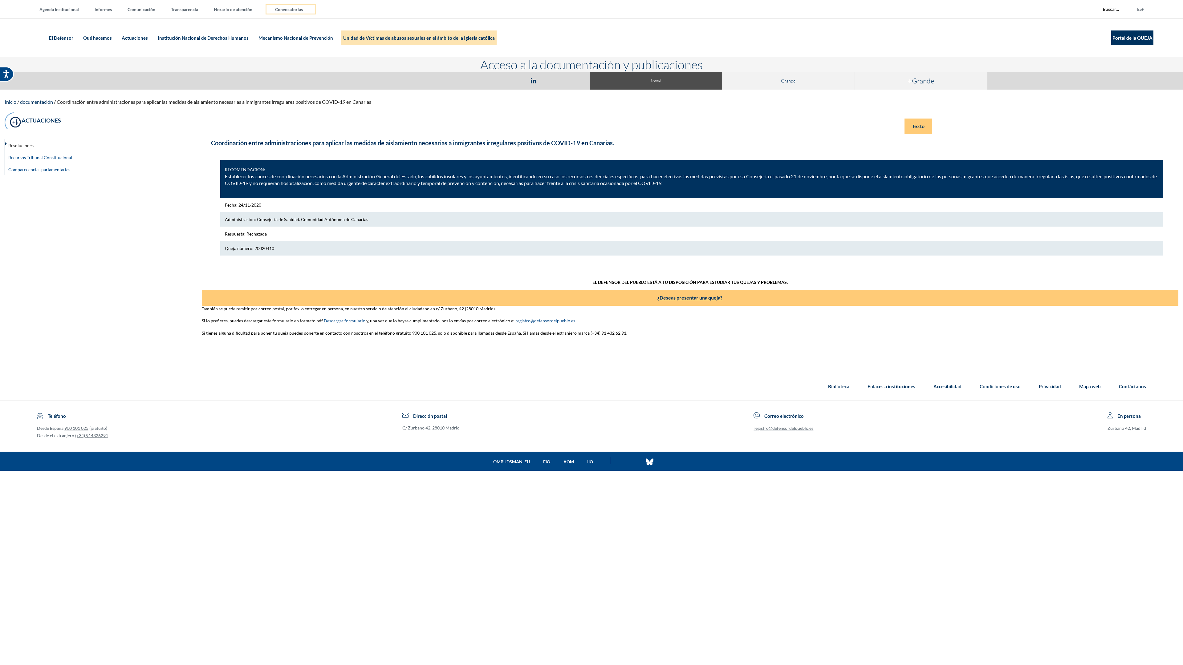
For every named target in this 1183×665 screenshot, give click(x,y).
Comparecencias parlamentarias (39, 169)
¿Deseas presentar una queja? (689, 297)
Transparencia (184, 9)
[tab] (498, 80)
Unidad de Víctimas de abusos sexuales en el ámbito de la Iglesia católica (419, 38)
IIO (590, 461)
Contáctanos (1132, 386)
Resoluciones (21, 145)
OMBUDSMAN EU (511, 461)
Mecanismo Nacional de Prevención (296, 38)
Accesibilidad (947, 386)
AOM (568, 461)
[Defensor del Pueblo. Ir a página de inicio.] (35, 37)
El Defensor (61, 38)
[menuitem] (64, 9)
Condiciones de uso (1000, 386)
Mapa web (1090, 386)
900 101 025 (76, 428)
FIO (546, 461)
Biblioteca (838, 386)
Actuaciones (135, 38)
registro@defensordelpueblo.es (545, 320)
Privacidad (1050, 386)
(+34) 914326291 (91, 435)
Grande (788, 81)
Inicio (10, 102)
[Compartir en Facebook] (498, 80)
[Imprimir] (571, 80)
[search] (1107, 9)
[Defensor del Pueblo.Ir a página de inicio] (42, 386)
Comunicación (141, 9)
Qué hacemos (98, 38)
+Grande (921, 80)
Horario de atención (233, 9)
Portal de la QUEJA (1132, 38)
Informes (103, 9)
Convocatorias (289, 9)
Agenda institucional (59, 9)
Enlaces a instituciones (891, 386)
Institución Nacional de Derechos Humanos (204, 38)
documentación (36, 102)
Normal (656, 81)
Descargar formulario (344, 320)
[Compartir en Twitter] (515, 80)
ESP (1140, 9)
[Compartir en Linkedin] (533, 80)
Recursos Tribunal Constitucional (40, 157)
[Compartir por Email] (552, 80)
